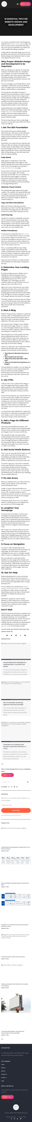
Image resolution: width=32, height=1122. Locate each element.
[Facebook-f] (9, 787)
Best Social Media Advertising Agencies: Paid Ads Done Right (13, 704)
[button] (17, 4)
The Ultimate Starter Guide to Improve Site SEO (13, 956)
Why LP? (3, 1071)
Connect (3, 1077)
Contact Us (4, 1074)
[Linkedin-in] (17, 787)
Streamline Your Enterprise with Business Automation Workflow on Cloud (14, 746)
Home (2, 1064)
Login (2, 1081)
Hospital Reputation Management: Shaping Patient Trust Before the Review (14, 664)
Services (3, 1067)
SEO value (9, 111)
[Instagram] (12, 787)
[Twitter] (14, 787)
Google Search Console (18, 490)
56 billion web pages (16, 44)
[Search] (28, 782)
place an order (6, 626)
